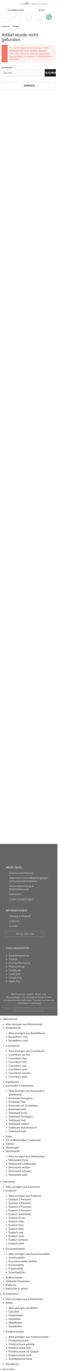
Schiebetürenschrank (20, 1359)
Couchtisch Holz (17, 1062)
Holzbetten (14, 1319)
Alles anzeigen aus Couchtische (26, 1051)
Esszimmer (9, 1181)
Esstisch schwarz (18, 1239)
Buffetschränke (14, 1277)
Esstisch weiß (16, 1243)
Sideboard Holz (17, 1120)
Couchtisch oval (17, 1065)
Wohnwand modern (19, 1167)
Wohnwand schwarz (19, 1171)
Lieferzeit (14, 921)
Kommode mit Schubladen (23, 1105)
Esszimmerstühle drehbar (22, 1261)
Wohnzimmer (10, 1019)
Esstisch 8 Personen (19, 1210)
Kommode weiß (17, 1109)
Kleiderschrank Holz (19, 1348)
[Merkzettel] (28, 17)
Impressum (15, 894)
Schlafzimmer (10, 1294)
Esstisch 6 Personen (19, 1206)
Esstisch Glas (16, 1221)
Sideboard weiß (17, 1131)
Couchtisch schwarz (19, 1073)
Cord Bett (13, 1311)
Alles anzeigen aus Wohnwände (26, 1156)
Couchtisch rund (17, 1069)
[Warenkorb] (39, 17)
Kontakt (13, 926)
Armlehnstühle (16, 1257)
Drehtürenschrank (18, 1340)
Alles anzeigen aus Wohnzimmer (24, 1024)
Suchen (50, 73)
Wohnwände (13, 1151)
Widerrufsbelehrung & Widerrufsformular (21, 888)
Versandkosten (13, 997)
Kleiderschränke (15, 1331)
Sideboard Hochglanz (20, 1116)
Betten (9, 1302)
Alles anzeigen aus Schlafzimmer (24, 1299)
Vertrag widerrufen (25, 934)
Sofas (9, 1136)
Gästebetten (15, 1326)
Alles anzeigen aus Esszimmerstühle (29, 1254)
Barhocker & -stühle (17, 1288)
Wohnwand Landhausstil (22, 1163)
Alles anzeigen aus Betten (23, 1308)
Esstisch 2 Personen (19, 1199)
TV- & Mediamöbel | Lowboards (23, 1140)
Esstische (11, 1190)
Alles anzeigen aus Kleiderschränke (28, 1337)
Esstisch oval (15, 1232)
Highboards (12, 1082)
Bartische (11, 1285)
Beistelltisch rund (18, 1040)
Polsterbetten (15, 1315)
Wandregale (12, 1147)
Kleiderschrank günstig (21, 1344)
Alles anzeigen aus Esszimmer (23, 1187)
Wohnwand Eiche (18, 1160)
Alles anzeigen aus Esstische (24, 1195)
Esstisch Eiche (16, 1217)
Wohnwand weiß (17, 1174)
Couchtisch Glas (17, 1058)
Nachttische (12, 1364)
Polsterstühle (15, 1268)
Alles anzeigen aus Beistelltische (26, 1033)
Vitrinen (10, 1144)
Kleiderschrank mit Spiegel (23, 1351)
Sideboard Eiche (17, 1113)
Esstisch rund (16, 1236)
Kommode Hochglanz (20, 1098)
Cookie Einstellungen (21, 899)
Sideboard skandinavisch (22, 1127)
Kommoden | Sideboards (19, 1085)
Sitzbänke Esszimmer (18, 1281)
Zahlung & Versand (20, 916)
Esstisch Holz (16, 1225)
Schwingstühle (16, 1272)
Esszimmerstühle (15, 1248)
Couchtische (13, 1045)
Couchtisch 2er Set (19, 1054)
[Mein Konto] (18, 17)
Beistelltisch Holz (18, 1037)
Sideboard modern (18, 1124)
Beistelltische (13, 1028)
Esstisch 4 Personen (19, 1203)
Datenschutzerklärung (21, 873)
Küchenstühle (16, 1265)
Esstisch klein (16, 1228)
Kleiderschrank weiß (19, 1355)
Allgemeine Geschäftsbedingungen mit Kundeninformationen (28, 880)
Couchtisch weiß (17, 1076)
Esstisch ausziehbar (19, 1214)
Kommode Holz (17, 1102)
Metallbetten (15, 1322)
